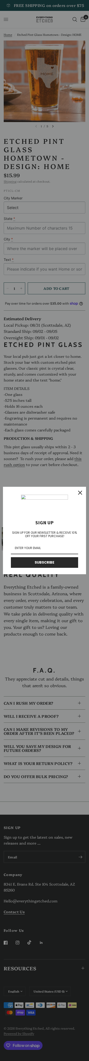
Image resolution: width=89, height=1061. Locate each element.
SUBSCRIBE (44, 562)
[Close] (80, 493)
